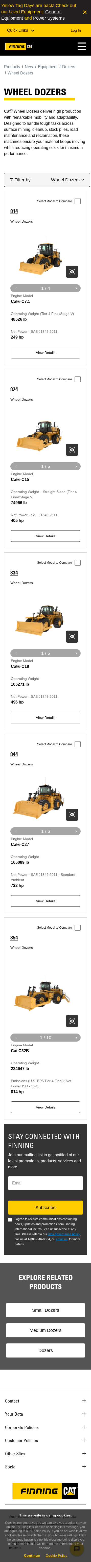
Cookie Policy (56, 1555)
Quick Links (18, 30)
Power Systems (49, 18)
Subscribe (45, 1207)
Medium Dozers (45, 1330)
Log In (76, 30)
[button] (81, 46)
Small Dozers (45, 1310)
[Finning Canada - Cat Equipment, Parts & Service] (19, 47)
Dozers (45, 1350)
